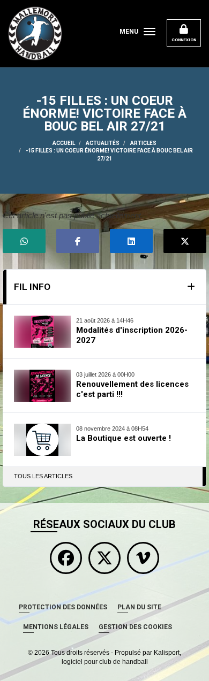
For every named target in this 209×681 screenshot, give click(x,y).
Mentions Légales (55, 627)
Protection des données (63, 607)
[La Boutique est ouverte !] (42, 440)
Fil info (32, 286)
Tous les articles (43, 476)
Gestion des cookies (135, 627)
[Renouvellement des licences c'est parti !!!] (42, 386)
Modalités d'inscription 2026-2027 (132, 335)
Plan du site (139, 607)
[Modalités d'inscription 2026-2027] (42, 332)
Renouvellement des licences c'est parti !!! (132, 389)
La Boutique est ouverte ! (123, 438)
